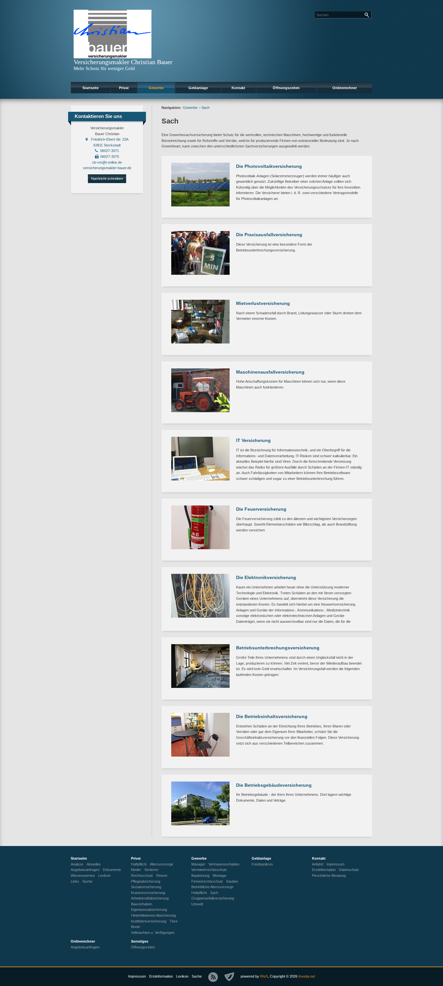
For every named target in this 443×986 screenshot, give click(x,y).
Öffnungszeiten (286, 88)
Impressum (137, 976)
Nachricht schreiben (107, 178)
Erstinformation (161, 976)
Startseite (90, 88)
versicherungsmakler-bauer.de (107, 168)
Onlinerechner (344, 88)
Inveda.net (306, 976)
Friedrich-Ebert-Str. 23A (109, 139)
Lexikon (182, 976)
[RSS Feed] (213, 977)
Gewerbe (156, 88)
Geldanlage (198, 88)
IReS (264, 976)
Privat (124, 88)
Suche (197, 976)
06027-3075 (109, 156)
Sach (205, 108)
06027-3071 (109, 151)
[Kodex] (229, 977)
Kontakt (238, 88)
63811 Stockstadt (107, 145)
